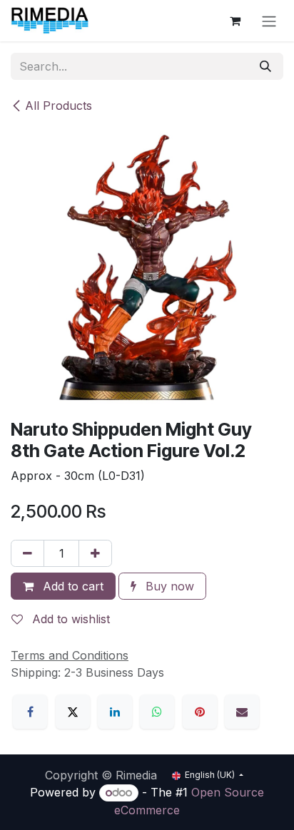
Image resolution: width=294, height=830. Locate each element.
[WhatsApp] (157, 712)
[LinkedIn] (115, 712)
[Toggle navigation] (269, 21)
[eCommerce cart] (234, 20)
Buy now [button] (168, 586)
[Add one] (95, 553)
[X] (73, 712)
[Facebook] (30, 712)
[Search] (265, 66)
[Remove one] (27, 553)
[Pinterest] (200, 712)
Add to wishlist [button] (69, 619)
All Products (58, 105)
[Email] (242, 712)
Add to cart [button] (71, 586)
